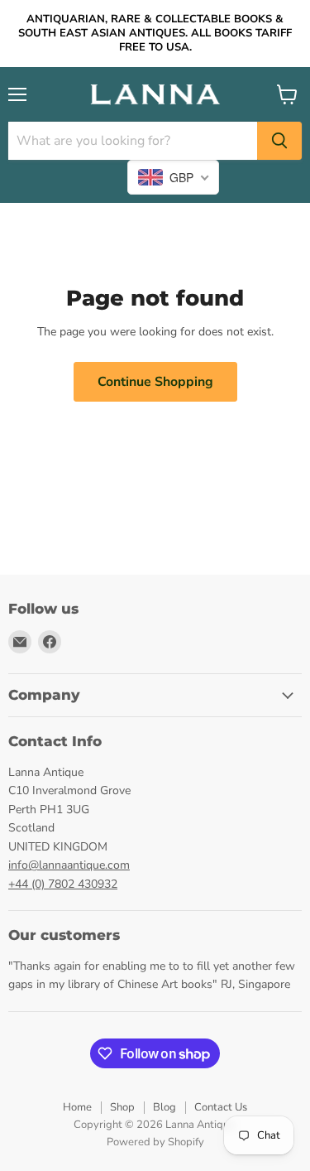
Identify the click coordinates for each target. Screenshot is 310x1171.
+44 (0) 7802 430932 (62, 884)
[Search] (279, 141)
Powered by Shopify (155, 1142)
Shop (122, 1107)
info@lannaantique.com (69, 865)
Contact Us (220, 1107)
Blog (164, 1107)
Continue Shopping (155, 382)
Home (77, 1107)
